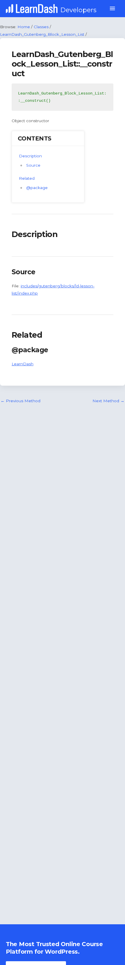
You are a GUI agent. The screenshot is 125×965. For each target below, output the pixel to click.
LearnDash (22, 364)
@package (37, 187)
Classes (41, 26)
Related (27, 178)
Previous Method (20, 400)
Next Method (108, 400)
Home (23, 26)
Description (30, 156)
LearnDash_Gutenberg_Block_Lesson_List (42, 34)
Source (33, 165)
